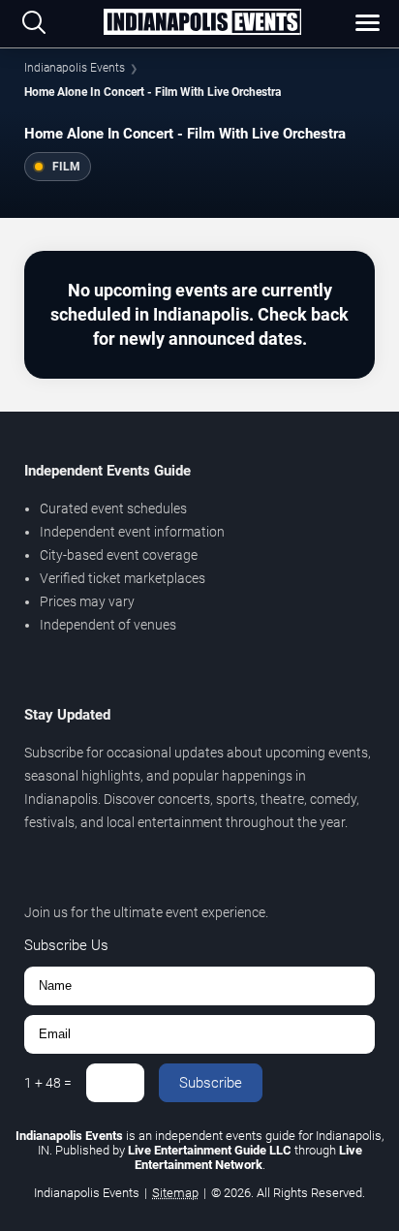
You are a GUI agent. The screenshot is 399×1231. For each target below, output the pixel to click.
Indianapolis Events (74, 68)
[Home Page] (202, 23)
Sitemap (175, 1192)
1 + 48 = (48, 1083)
